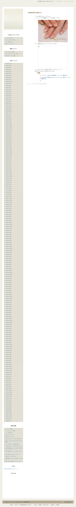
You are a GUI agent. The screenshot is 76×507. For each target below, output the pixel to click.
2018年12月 (8, 246)
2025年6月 (8, 89)
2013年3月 (8, 384)
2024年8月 (8, 109)
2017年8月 (8, 278)
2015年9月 (8, 324)
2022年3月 (8, 168)
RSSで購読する (68, 502)
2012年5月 (8, 404)
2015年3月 (8, 336)
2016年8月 (8, 302)
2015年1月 (8, 340)
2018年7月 (8, 256)
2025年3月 (8, 95)
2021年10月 (8, 178)
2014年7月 (8, 352)
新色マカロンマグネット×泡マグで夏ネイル (14, 438)
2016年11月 (8, 296)
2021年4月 (8, 190)
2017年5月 (8, 284)
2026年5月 (8, 69)
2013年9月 (8, 372)
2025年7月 (8, 87)
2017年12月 (8, 270)
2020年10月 (8, 202)
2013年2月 (8, 386)
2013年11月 (8, 368)
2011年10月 (8, 418)
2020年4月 (8, 214)
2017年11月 (8, 272)
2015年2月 (8, 338)
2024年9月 (8, 107)
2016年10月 (8, 298)
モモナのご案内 (12, 13)
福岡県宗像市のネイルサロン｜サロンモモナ (16, 3)
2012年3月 (8, 408)
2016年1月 (8, 316)
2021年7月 (8, 184)
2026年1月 (8, 75)
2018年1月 (8, 268)
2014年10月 (8, 346)
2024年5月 (8, 115)
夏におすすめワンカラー (10, 436)
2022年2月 (8, 170)
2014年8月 (8, 350)
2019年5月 (8, 236)
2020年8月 (8, 206)
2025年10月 (8, 81)
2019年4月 (8, 238)
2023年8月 (8, 133)
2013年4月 (8, 382)
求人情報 (12, 27)
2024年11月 (8, 103)
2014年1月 (8, 364)
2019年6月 (8, 234)
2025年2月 (8, 97)
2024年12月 (8, 101)
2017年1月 (8, 292)
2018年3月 (8, 264)
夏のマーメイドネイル (10, 43)
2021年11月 (8, 176)
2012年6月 (8, 402)
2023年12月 (8, 125)
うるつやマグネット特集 (10, 39)
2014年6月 (8, 354)
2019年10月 (8, 226)
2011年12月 (8, 414)
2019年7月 (8, 232)
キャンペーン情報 (12, 21)
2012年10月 (8, 394)
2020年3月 (8, 216)
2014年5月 (8, 356)
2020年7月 (8, 208)
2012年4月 (8, 406)
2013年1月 (8, 388)
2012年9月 (8, 396)
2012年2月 (8, 410)
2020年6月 (8, 210)
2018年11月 (8, 248)
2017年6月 (8, 282)
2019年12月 (8, 222)
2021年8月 (8, 182)
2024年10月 (8, 105)
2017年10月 (8, 274)
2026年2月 (8, 73)
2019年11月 (8, 224)
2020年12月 (8, 198)
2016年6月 (8, 306)
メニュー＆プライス (12, 16)
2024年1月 (8, 123)
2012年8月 (8, 398)
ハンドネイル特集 (9, 37)
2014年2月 (8, 362)
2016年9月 (8, 300)
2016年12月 (8, 294)
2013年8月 (8, 374)
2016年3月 (8, 312)
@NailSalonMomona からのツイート (11, 468)
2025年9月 (8, 83)
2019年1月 (8, 244)
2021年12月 (8, 174)
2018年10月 (8, 250)
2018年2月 (8, 266)
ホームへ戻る (12, 10)
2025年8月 (8, 85)
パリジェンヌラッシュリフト (11, 53)
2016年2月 (8, 314)
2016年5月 (8, 308)
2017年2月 (8, 290)
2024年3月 (8, 119)
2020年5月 (8, 212)
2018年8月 (8, 254)
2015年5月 (8, 332)
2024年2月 (8, 121)
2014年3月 (8, 360)
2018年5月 (8, 260)
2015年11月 (8, 320)
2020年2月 (8, 218)
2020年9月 (8, 204)
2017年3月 (8, 288)
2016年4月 (8, 310)
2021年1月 (8, 196)
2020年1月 (8, 220)
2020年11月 (8, 200)
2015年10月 (8, 322)
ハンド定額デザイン (9, 41)
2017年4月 (8, 286)
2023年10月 (8, 129)
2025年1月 (8, 99)
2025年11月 (8, 79)
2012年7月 (8, 400)
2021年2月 (8, 194)
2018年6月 (8, 258)
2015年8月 (8, 326)
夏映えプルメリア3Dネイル (11, 456)
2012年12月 (8, 390)
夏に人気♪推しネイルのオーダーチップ (13, 454)
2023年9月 (8, 131)
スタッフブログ (35, 83)
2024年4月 (8, 117)
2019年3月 (8, 240)
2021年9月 (8, 180)
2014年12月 (8, 342)
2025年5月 (8, 91)
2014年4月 (8, 358)
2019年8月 (8, 230)
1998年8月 (8, 420)
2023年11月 (8, 127)
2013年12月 (8, 366)
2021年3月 (8, 192)
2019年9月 (8, 228)
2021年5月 (8, 188)
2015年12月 (8, 318)
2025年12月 (8, 77)
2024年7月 (8, 111)
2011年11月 (8, 416)
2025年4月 (8, 93)
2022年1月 (8, 172)
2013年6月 (8, 378)
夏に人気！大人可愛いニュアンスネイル (13, 461)
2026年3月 (8, 71)
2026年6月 (8, 67)
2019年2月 (8, 242)
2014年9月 (8, 348)
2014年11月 (8, 344)
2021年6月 (8, 186)
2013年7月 (8, 376)
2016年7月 (8, 304)
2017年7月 (8, 280)
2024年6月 (8, 113)
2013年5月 (8, 380)
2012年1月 (8, 412)
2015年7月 (8, 328)
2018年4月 (8, 262)
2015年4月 (8, 334)
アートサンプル (12, 18)
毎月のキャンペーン (9, 55)
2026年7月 (8, 65)
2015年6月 (8, 330)
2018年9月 (8, 252)
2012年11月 (8, 392)
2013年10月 (8, 370)
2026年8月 (8, 63)
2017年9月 (8, 276)
